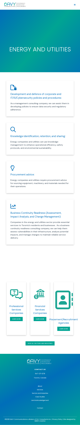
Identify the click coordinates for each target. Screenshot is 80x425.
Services (40, 390)
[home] (15, 5)
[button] (75, 5)
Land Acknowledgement (40, 400)
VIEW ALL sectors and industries (40, 343)
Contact (40, 408)
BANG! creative (40, 421)
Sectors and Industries (40, 393)
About (40, 386)
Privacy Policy (57, 419)
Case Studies (40, 397)
